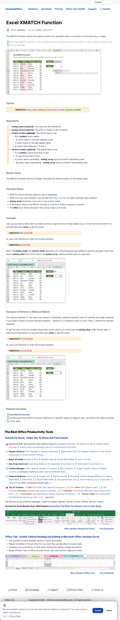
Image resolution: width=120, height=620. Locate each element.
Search (106, 9)
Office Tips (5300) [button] (75, 9)
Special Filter (15, 483)
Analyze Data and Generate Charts (35, 447)
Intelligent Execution (67, 444)
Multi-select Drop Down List (90, 464)
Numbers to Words (46, 494)
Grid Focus (31, 476)
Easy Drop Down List (38, 464)
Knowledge (33, 590)
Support (92, 9)
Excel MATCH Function (19, 414)
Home (14, 590)
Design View (44, 476)
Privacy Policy (76, 590)
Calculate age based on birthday (41, 490)
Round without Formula (32, 455)
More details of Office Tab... (83, 573)
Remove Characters (56, 487)
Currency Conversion (65, 494)
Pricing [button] (58, 9)
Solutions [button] (33, 9)
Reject (109, 610)
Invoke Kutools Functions (65, 447)
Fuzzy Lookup (84, 459)
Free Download (107, 528)
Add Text (42, 487)
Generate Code (86, 444)
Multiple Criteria (31, 459)
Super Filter (105, 479)
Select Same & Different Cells (52, 472)
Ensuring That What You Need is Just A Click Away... (76, 506)
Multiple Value (47, 459)
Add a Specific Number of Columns (41, 468)
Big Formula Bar (60, 476)
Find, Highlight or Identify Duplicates (41, 451)
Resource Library (104, 476)
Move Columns (66, 468)
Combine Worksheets (44, 479)
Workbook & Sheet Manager (82, 476)
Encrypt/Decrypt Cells (67, 479)
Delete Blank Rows (69, 451)
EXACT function (60, 198)
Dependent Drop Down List (63, 464)
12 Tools (31, 487)
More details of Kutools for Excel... (80, 528)
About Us (98, 590)
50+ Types (78, 487)
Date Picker (27, 479)
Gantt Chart (92, 487)
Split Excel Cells (30, 497)
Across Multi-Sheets (66, 459)
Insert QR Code (86, 490)
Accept (98, 610)
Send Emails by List (88, 479)
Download (46, 9)
